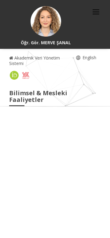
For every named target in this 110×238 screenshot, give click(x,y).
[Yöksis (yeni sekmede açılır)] (25, 75)
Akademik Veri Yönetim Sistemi (34, 60)
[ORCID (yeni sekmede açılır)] (14, 75)
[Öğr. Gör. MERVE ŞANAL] (45, 21)
